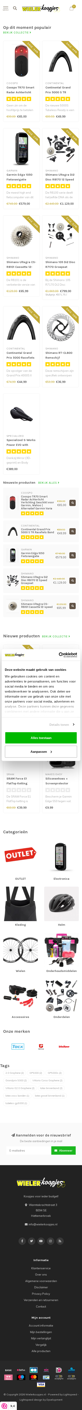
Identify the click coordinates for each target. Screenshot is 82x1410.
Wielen (7, 934)
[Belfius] (21, 1370)
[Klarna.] (8, 1377)
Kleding (8, 888)
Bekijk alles (48, 482)
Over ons (41, 1274)
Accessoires (11, 980)
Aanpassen (38, 751)
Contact (41, 1306)
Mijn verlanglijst (41, 1338)
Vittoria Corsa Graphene (47, 1080)
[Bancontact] (46, 1377)
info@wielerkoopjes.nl (43, 1224)
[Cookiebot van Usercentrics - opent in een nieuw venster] (59, 655)
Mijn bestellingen (41, 1332)
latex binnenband (51, 1088)
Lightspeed (70, 1394)
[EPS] (46, 1370)
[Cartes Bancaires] (33, 1370)
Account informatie (41, 1325)
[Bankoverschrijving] (8, 1370)
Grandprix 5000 (16, 1080)
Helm (47, 888)
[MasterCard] (33, 1377)
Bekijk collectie (16, 32)
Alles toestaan (41, 738)
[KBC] (71, 1370)
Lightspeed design (31, 1399)
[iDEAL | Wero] (59, 1370)
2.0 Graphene (14, 1072)
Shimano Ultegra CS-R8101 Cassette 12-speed (21, 267)
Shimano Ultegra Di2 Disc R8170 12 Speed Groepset (59, 179)
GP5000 (35, 1072)
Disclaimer (41, 1287)
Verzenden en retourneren (41, 1300)
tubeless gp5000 (16, 1103)
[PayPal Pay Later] (71, 1377)
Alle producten (41, 1351)
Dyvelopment (54, 1399)
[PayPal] (59, 1377)
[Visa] (41, 1384)
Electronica (51, 842)
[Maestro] (21, 1377)
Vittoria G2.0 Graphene (19, 1088)
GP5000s (55, 1072)
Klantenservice (41, 1268)
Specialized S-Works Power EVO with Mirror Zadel (21, 444)
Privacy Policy (41, 1293)
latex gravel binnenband (50, 1095)
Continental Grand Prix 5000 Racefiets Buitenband (20, 357)
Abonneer (65, 1150)
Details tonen (59, 724)
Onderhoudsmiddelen (58, 934)
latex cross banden (17, 1095)
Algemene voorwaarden (41, 1281)
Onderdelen (52, 980)
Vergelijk (41, 1344)
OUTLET (8, 842)
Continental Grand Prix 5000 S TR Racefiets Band (58, 92)
